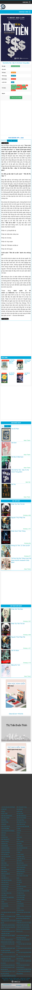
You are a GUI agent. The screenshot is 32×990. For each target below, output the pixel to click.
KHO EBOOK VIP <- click (16, 138)
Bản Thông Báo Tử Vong (22, 807)
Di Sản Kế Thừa (5, 837)
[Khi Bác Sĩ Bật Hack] (6, 462)
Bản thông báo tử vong (21, 822)
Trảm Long (19, 901)
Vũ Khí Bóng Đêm (5, 906)
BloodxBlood (4, 819)
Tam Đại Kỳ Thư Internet (21, 886)
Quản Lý (13, 90)
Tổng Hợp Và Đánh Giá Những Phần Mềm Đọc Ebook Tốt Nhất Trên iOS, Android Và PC (23, 918)
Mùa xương (4, 867)
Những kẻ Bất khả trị (21, 871)
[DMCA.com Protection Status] (16, 981)
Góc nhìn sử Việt (20, 841)
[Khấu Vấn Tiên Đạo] (6, 615)
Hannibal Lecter (5, 843)
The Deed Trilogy (5, 888)
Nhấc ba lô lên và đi (5, 869)
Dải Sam (13, 443)
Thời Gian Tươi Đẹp (20, 899)
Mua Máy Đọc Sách (24, 980)
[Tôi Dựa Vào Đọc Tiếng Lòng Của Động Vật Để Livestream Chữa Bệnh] (6, 563)
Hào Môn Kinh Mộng (5, 847)
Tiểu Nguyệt (20, 373)
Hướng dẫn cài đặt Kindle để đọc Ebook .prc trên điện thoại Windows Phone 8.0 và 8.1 (23, 929)
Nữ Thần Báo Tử (20, 873)
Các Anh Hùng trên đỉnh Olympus (8, 830)
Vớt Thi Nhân (15, 650)
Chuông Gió (4, 824)
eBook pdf (23, 978)
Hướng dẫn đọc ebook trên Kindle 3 (8, 925)
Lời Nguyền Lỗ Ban (20, 856)
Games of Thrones (5, 841)
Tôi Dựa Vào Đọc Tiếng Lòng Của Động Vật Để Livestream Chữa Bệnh (21, 560)
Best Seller (23, 87)
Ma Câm (3, 860)
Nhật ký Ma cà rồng (20, 869)
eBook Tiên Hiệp (14, 980)
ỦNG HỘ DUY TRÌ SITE (16, 714)
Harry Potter (19, 843)
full (26, 85)
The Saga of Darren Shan (6, 893)
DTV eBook (18, 985)
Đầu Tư (24, 88)
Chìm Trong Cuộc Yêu (6, 826)
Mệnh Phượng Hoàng (21, 867)
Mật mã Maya (4, 863)
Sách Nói (13, 72)
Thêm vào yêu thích (15, 97)
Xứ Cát (18, 908)
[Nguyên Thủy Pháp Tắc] (6, 523)
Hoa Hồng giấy (20, 845)
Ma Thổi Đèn (19, 860)
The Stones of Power (21, 895)
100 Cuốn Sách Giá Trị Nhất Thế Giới (24, 969)
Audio (9, 140)
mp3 (24, 85)
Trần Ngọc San (5, 360)
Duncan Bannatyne (15, 66)
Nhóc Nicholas (4, 871)
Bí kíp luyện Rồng (20, 819)
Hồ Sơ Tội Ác (19, 850)
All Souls (3, 811)
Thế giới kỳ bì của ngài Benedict (8, 897)
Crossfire (18, 828)
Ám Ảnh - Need (4, 813)
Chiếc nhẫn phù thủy (21, 824)
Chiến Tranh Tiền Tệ (21, 858)
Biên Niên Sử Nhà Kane (21, 815)
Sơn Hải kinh (19, 882)
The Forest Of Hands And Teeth (23, 890)
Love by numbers (20, 854)
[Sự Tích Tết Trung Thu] (4, 378)
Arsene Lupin (19, 811)
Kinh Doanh (19, 88)
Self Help (13, 88)
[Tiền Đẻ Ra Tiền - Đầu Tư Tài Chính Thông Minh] (6, 476)
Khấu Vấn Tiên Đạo (17, 609)
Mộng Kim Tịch (15, 665)
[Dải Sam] (6, 449)
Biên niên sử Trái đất (5, 817)
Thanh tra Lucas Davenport (22, 865)
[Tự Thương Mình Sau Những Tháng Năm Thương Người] (4, 365)
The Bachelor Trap (5, 886)
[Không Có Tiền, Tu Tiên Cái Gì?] (6, 551)
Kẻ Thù (13, 484)
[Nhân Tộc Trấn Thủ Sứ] (6, 510)
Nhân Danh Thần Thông (18, 531)
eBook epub (16, 978)
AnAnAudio (20, 360)
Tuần (6, 426)
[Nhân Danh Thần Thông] (6, 537)
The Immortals (4, 890)
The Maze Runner (20, 893)
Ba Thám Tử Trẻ (20, 813)
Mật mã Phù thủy (20, 863)
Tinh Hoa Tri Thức (20, 910)
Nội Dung (4, 140)
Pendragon (4, 875)
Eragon (18, 839)
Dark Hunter (4, 832)
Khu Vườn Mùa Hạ (5, 854)
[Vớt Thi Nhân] (6, 657)
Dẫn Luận (3, 858)
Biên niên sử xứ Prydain (21, 817)
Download (15, 140)
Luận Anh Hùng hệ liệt (6, 856)
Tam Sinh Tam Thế (5, 884)
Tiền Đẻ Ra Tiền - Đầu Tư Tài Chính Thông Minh (20, 471)
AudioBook (14, 85)
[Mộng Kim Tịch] (6, 671)
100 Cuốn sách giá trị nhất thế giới (8, 807)
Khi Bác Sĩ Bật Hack (17, 457)
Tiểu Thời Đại (4, 899)
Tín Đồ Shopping (20, 903)
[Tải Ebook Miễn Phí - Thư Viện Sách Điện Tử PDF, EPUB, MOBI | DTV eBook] (2, 7)
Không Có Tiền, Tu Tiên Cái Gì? (20, 545)
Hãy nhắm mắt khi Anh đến (22, 847)
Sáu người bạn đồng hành (7, 880)
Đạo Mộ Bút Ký (20, 809)
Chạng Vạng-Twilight (5, 828)
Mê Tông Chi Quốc (5, 865)
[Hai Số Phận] (6, 435)
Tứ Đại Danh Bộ (5, 903)
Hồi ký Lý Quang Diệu (6, 852)
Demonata (3, 835)
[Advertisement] (16, 118)
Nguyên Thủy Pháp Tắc (18, 517)
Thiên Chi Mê (4, 895)
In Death (18, 852)
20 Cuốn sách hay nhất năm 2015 (8, 965)
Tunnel (3, 901)
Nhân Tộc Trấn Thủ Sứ (18, 504)
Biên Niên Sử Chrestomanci (7, 815)
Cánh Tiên (19, 830)
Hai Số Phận (15, 429)
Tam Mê (18, 884)
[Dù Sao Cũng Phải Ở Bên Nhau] (20, 365)
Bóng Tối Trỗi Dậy (5, 822)
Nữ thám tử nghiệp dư (6, 873)
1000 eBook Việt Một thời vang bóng (9, 975)
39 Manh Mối (4, 809)
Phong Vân (19, 880)
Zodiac (3, 908)
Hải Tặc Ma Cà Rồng (5, 850)
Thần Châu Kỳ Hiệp (20, 897)
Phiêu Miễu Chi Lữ (5, 878)
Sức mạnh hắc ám (5, 882)
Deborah (18, 832)
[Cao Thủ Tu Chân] (20, 378)
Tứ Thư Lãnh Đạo (20, 905)
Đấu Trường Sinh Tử (5, 839)
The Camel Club (20, 888)
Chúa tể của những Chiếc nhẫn (23, 826)
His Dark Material (5, 845)
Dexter (18, 835)
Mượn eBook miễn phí (7, 978)
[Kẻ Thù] (6, 490)
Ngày (2, 426)
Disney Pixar (19, 837)
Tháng (9, 426)
